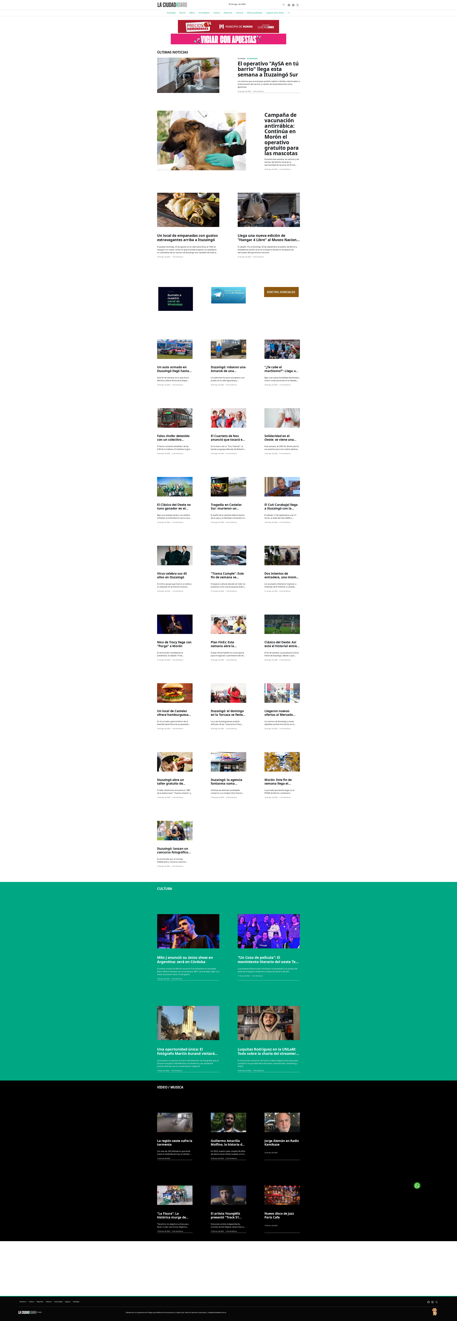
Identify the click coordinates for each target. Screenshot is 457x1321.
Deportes (228, 12)
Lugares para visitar (275, 12)
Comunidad (58, 1302)
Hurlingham (204, 12)
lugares (67, 1302)
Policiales (76, 1302)
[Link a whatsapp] (417, 1184)
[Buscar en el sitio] (284, 5)
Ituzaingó (171, 12)
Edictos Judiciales (254, 12)
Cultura (216, 12)
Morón (182, 12)
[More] (289, 13)
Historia (239, 12)
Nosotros (23, 1302)
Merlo (192, 12)
